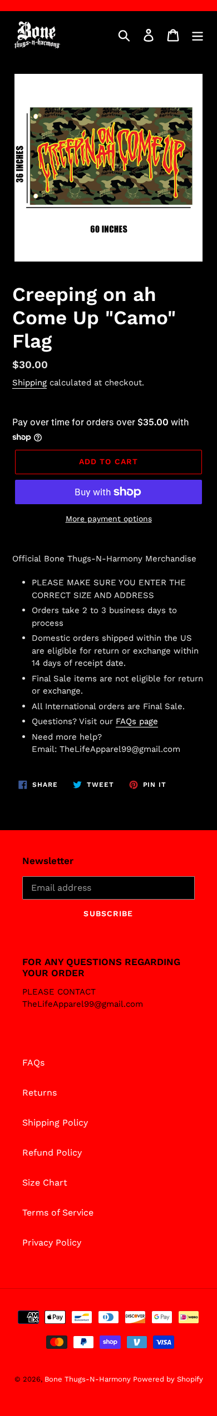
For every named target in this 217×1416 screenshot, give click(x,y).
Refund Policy (52, 1152)
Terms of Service (57, 1212)
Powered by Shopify (168, 1379)
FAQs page (137, 721)
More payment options (109, 518)
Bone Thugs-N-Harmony (89, 1379)
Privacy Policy (51, 1242)
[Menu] (197, 35)
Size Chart (44, 1182)
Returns (39, 1092)
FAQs (33, 1062)
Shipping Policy (55, 1122)
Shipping (29, 383)
